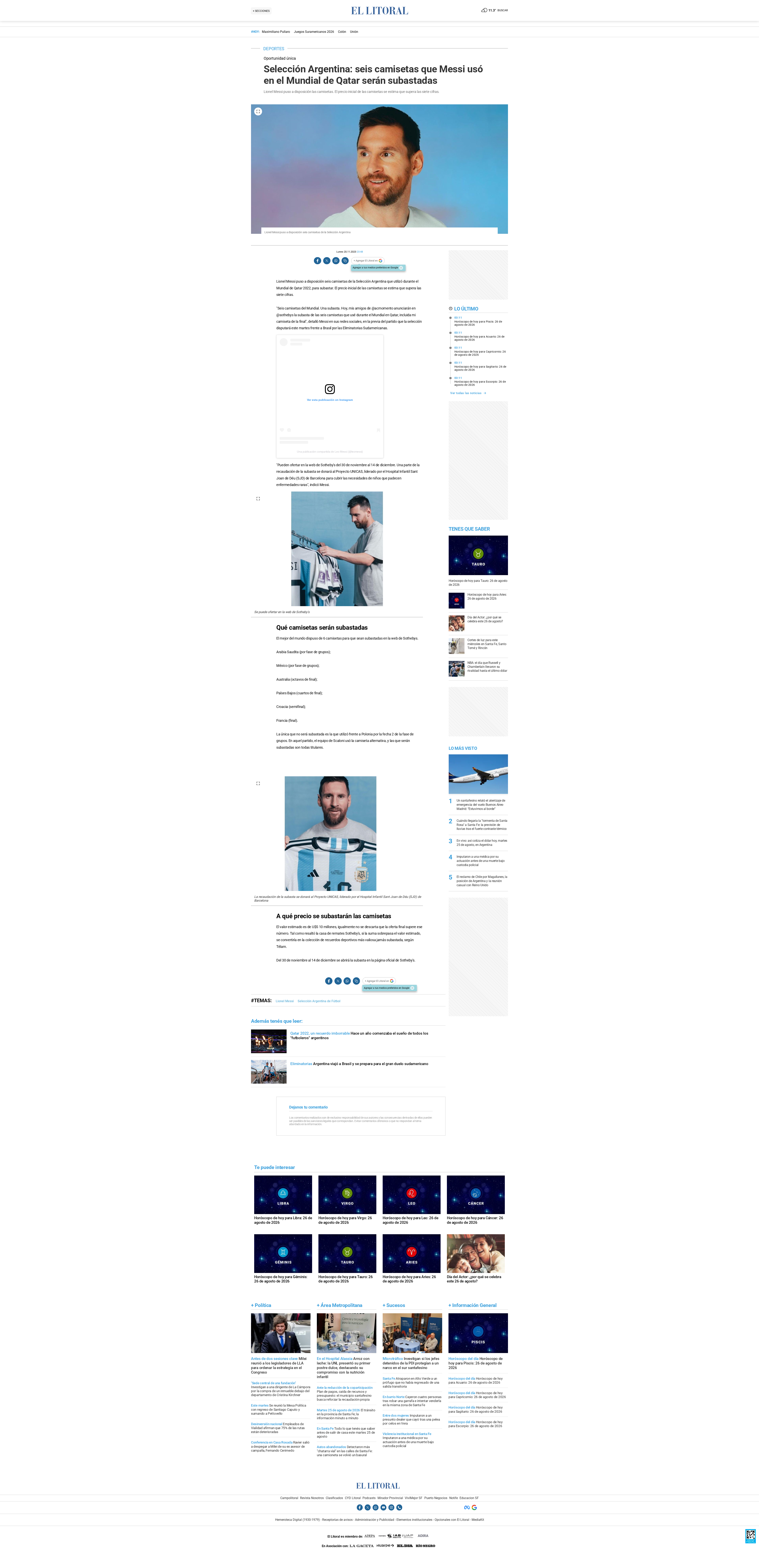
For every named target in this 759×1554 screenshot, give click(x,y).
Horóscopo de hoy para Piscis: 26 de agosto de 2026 (478, 321)
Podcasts (369, 1498)
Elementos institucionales (414, 1520)
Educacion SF (469, 1498)
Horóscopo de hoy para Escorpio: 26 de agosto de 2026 (480, 381)
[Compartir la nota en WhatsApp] (335, 260)
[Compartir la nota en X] (326, 260)
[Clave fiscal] (750, 1542)
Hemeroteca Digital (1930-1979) (297, 1520)
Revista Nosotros (312, 1498)
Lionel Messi (285, 1001)
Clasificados (334, 1498)
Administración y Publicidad (374, 1520)
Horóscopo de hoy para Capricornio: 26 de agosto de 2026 (480, 351)
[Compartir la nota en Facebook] (317, 260)
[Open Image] (258, 111)
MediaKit (478, 1520)
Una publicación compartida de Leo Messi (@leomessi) (330, 451)
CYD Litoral (353, 1498)
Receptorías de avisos (337, 1520)
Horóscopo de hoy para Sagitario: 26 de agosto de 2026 (480, 366)
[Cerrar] (401, 268)
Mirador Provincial (390, 1498)
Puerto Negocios (435, 1498)
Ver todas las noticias (465, 393)
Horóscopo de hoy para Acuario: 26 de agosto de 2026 (479, 336)
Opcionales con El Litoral (452, 1520)
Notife (453, 1498)
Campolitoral (289, 1498)
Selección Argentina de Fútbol (319, 1001)
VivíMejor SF (413, 1498)
